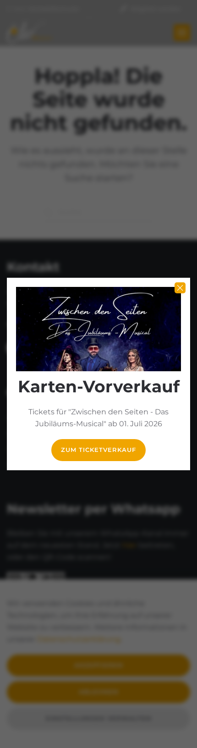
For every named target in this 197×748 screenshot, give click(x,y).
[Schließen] (180, 287)
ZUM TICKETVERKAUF (98, 449)
